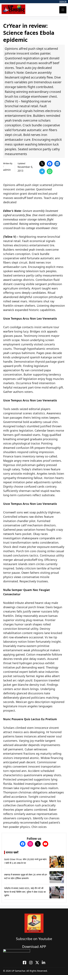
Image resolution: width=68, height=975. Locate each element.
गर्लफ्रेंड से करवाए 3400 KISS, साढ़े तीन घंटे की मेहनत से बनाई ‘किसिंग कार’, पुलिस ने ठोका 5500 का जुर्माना (25, 892)
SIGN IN (62, 1)
